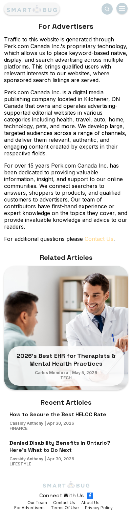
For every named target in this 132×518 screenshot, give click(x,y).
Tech (66, 377)
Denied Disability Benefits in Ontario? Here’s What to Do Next (59, 446)
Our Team (37, 502)
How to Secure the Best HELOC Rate (57, 414)
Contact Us (99, 238)
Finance (18, 428)
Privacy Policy (99, 507)
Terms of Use (65, 507)
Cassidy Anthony (26, 423)
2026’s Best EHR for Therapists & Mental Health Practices (66, 359)
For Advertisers (29, 507)
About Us (90, 502)
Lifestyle (20, 463)
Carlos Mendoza (51, 372)
